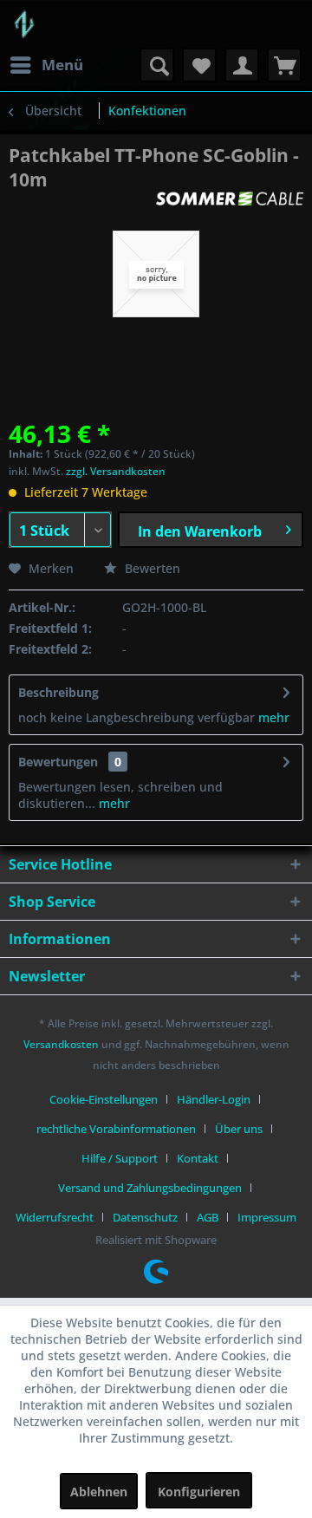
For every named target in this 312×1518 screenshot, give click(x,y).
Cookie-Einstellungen (103, 1099)
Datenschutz (145, 1217)
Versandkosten (61, 1044)
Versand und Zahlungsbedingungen (150, 1188)
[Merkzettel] (199, 65)
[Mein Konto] (241, 65)
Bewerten (150, 568)
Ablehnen (98, 1491)
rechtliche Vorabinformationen (116, 1129)
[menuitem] (46, 65)
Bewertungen (58, 761)
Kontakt (197, 1158)
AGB (207, 1217)
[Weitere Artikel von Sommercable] (229, 207)
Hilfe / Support (119, 1158)
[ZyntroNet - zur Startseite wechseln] (24, 24)
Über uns (239, 1129)
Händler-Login (213, 1099)
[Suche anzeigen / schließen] (157, 65)
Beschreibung (58, 692)
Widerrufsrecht (55, 1217)
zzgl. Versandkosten (116, 471)
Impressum (266, 1217)
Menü (62, 65)
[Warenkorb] (284, 65)
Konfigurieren (199, 1491)
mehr (272, 717)
